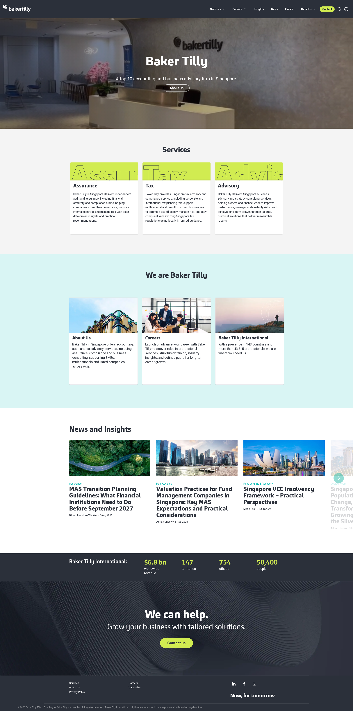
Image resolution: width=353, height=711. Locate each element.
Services (74, 683)
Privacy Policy (77, 692)
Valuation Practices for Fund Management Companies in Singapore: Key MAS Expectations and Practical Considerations (194, 502)
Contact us (176, 643)
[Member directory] (346, 9)
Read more (82, 377)
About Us (176, 88)
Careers (133, 683)
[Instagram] (254, 683)
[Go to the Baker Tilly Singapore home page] (17, 9)
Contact (327, 9)
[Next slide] (339, 478)
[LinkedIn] (234, 683)
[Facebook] (244, 683)
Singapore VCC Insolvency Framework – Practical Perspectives (278, 496)
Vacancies (135, 687)
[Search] (339, 9)
